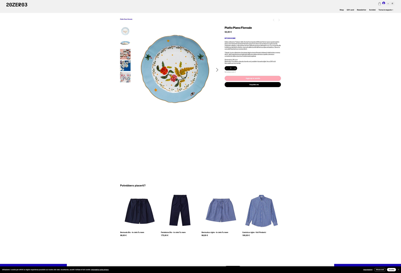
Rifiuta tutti (380, 269)
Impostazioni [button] (367, 269)
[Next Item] (217, 70)
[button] (379, 3)
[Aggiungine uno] (235, 68)
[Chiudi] (398, 269)
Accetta (391, 269)
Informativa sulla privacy (100, 269)
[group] (200, 215)
